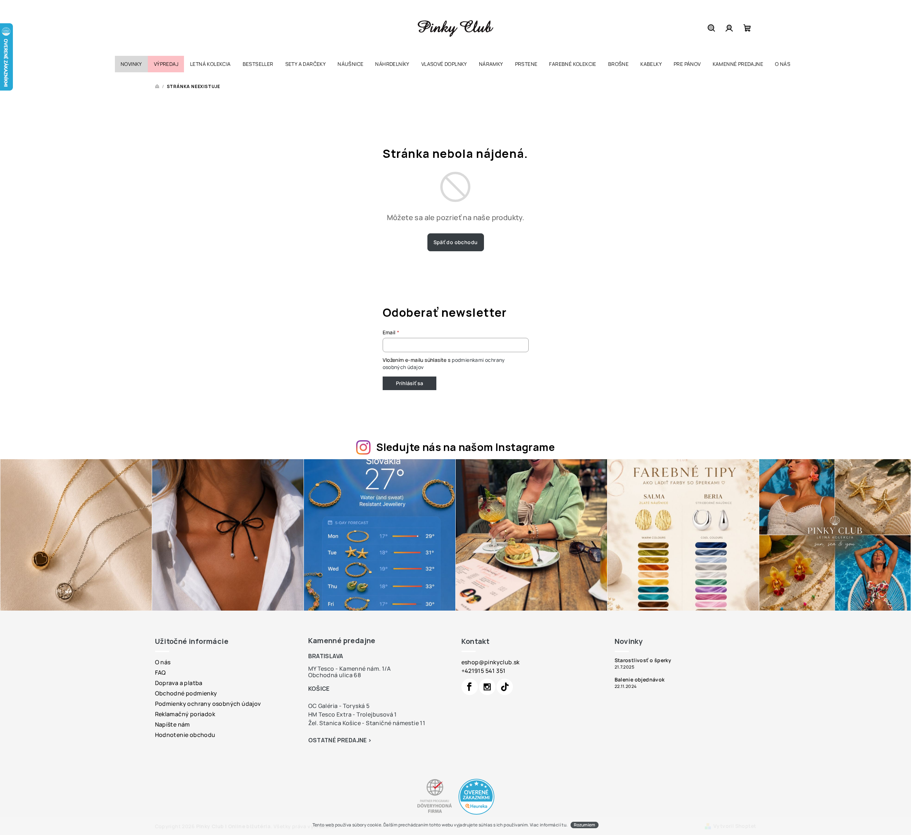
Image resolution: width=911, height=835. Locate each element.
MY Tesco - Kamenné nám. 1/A (349, 669)
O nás (163, 662)
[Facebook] (469, 687)
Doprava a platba (179, 683)
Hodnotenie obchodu (185, 735)
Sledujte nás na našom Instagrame (465, 447)
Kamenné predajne (341, 640)
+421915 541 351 (483, 671)
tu (564, 825)
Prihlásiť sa (409, 383)
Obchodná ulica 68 (334, 675)
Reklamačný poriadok (185, 714)
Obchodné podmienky (186, 693)
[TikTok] (504, 687)
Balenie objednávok (640, 679)
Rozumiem (584, 825)
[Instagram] (487, 687)
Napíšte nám (172, 724)
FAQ (160, 672)
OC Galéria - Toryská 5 (339, 706)
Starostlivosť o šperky (643, 660)
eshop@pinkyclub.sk (490, 662)
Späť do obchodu (455, 242)
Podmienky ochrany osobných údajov (208, 704)
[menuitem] (131, 64)
